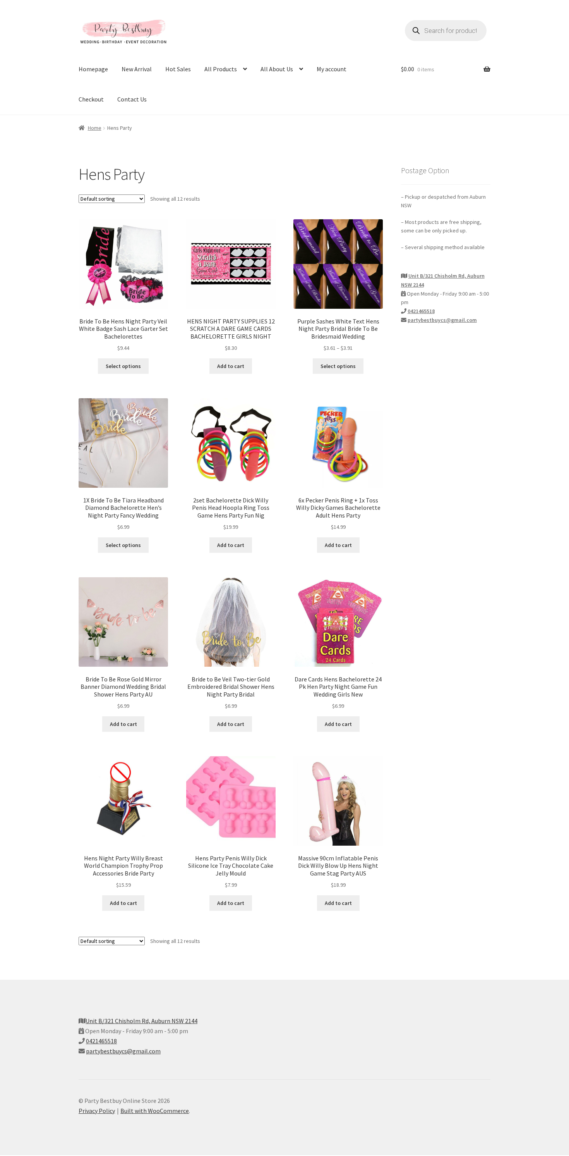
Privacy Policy (97, 1111)
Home (94, 127)
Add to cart (230, 366)
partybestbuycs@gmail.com (442, 320)
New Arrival (137, 69)
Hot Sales (178, 69)
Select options (123, 366)
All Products (220, 69)
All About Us (277, 69)
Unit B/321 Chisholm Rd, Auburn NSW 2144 (141, 1021)
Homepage (93, 69)
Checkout (91, 99)
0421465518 (421, 311)
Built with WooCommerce (154, 1111)
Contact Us (132, 99)
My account (331, 69)
